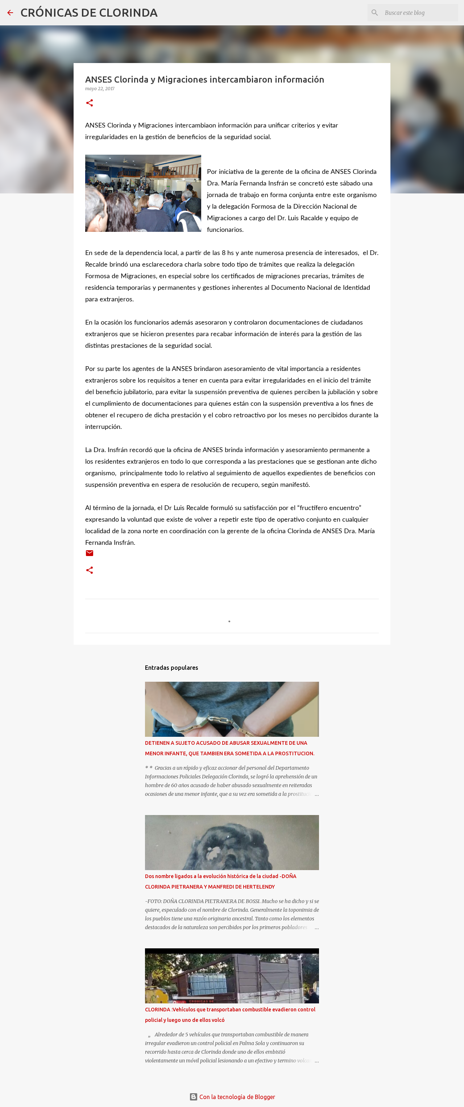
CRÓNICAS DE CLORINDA (89, 12)
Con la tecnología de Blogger (236, 1097)
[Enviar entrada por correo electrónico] (89, 556)
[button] (89, 103)
